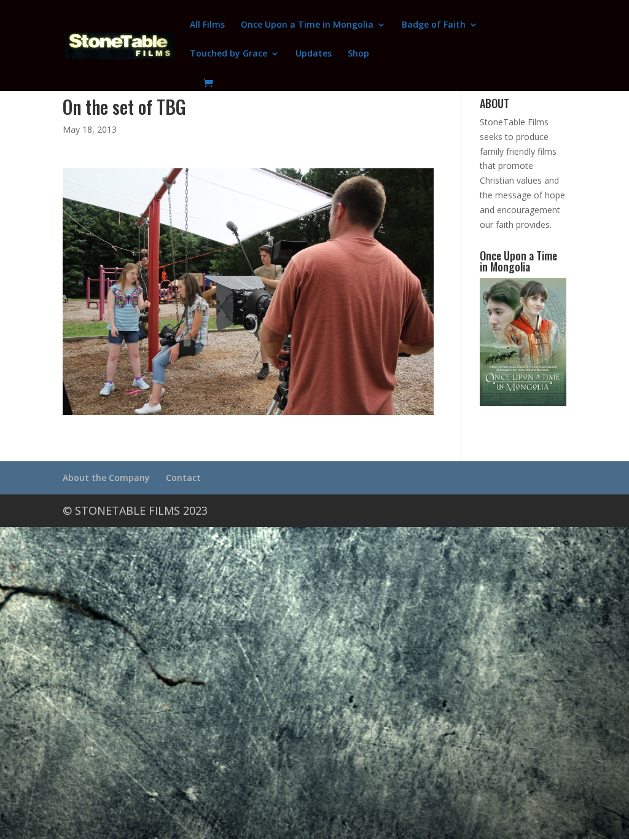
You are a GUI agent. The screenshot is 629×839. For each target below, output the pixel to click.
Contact (183, 477)
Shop (358, 54)
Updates (313, 54)
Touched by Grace (228, 54)
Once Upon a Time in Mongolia (307, 25)
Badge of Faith (434, 25)
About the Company (106, 477)
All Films (207, 25)
